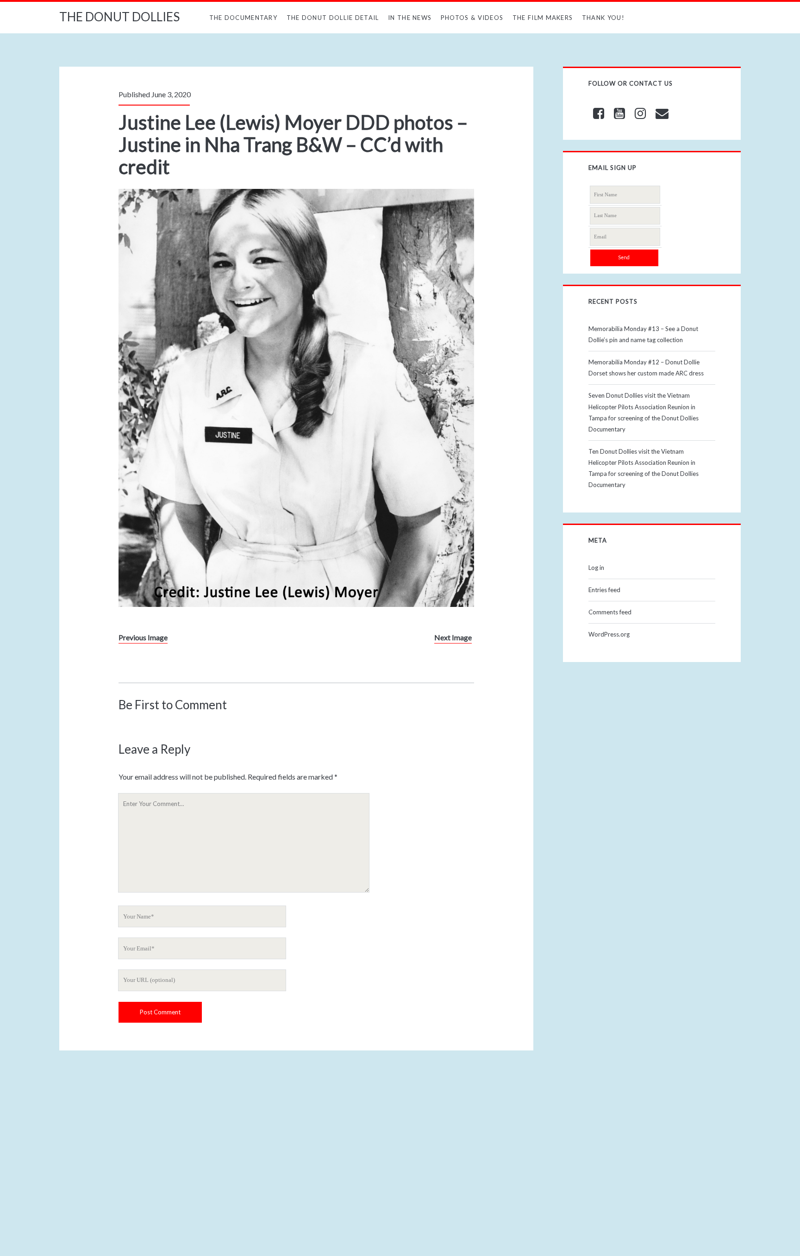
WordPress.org (609, 634)
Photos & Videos (472, 17)
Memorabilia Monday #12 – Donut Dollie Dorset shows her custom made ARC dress (646, 367)
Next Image (453, 637)
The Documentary (243, 17)
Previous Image (143, 637)
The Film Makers (542, 17)
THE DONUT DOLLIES (119, 16)
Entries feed (604, 590)
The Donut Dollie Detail (333, 17)
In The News (409, 17)
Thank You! (603, 17)
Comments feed (609, 612)
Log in (596, 567)
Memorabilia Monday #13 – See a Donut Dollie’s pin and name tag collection (643, 334)
